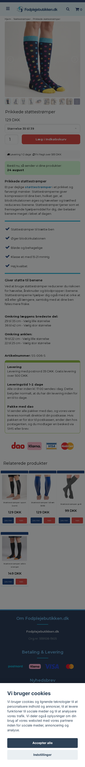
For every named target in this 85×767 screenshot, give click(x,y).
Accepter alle (42, 743)
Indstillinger (42, 755)
